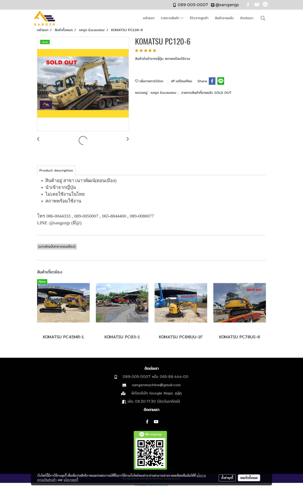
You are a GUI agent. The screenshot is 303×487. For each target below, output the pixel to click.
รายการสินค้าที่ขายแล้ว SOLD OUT (206, 92)
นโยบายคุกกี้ (71, 480)
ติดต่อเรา (246, 18)
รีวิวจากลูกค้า (199, 18)
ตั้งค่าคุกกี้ (227, 478)
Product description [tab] (56, 170)
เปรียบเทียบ (183, 81)
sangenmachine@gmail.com (156, 385)
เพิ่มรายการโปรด (150, 81)
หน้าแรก (148, 18)
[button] (263, 18)
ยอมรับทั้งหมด (249, 478)
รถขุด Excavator (164, 92)
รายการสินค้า (170, 18)
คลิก (178, 393)
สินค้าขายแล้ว (224, 18)
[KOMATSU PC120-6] (83, 84)
